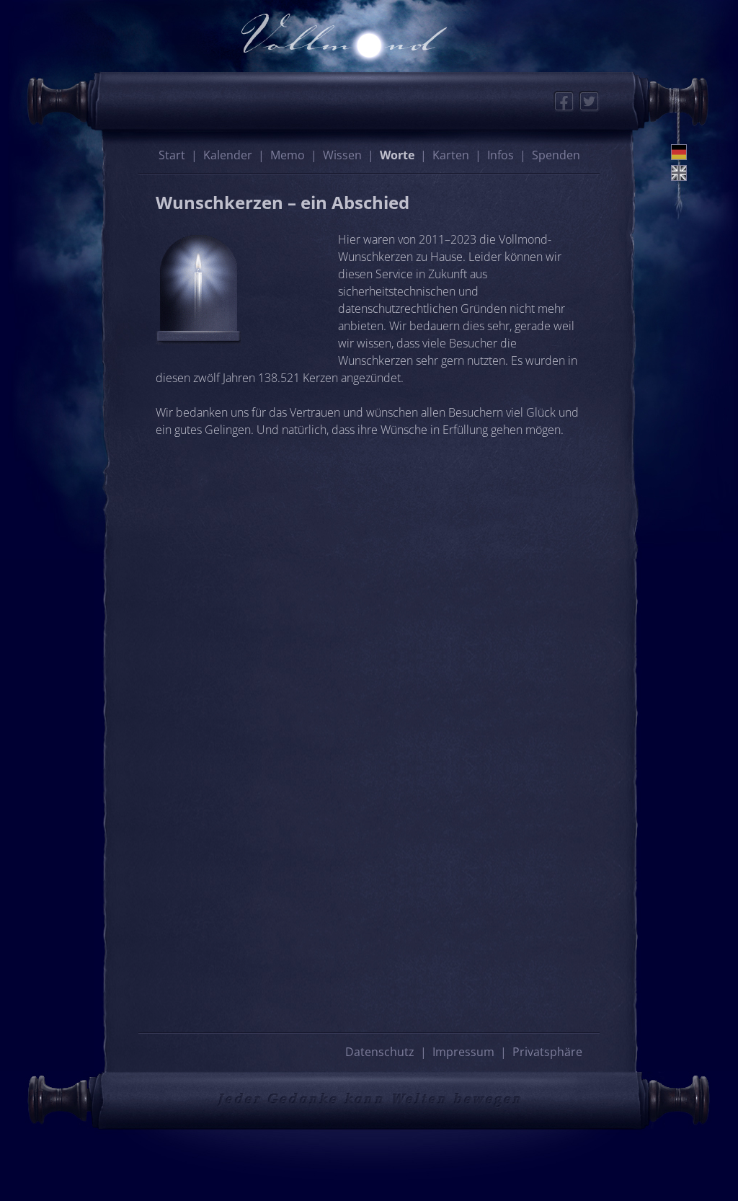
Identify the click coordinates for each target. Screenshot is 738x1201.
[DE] (679, 152)
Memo (287, 155)
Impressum (463, 1052)
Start (172, 155)
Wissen (342, 155)
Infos (500, 155)
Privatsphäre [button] (547, 1052)
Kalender (227, 155)
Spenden (556, 155)
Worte (397, 155)
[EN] (679, 173)
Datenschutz (379, 1052)
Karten (450, 155)
